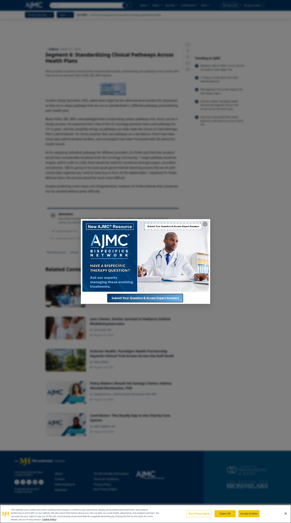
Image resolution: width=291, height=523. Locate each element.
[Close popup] (205, 224)
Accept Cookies (248, 513)
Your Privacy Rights (199, 513)
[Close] (285, 513)
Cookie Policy (49, 519)
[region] (145, 514)
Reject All (225, 513)
